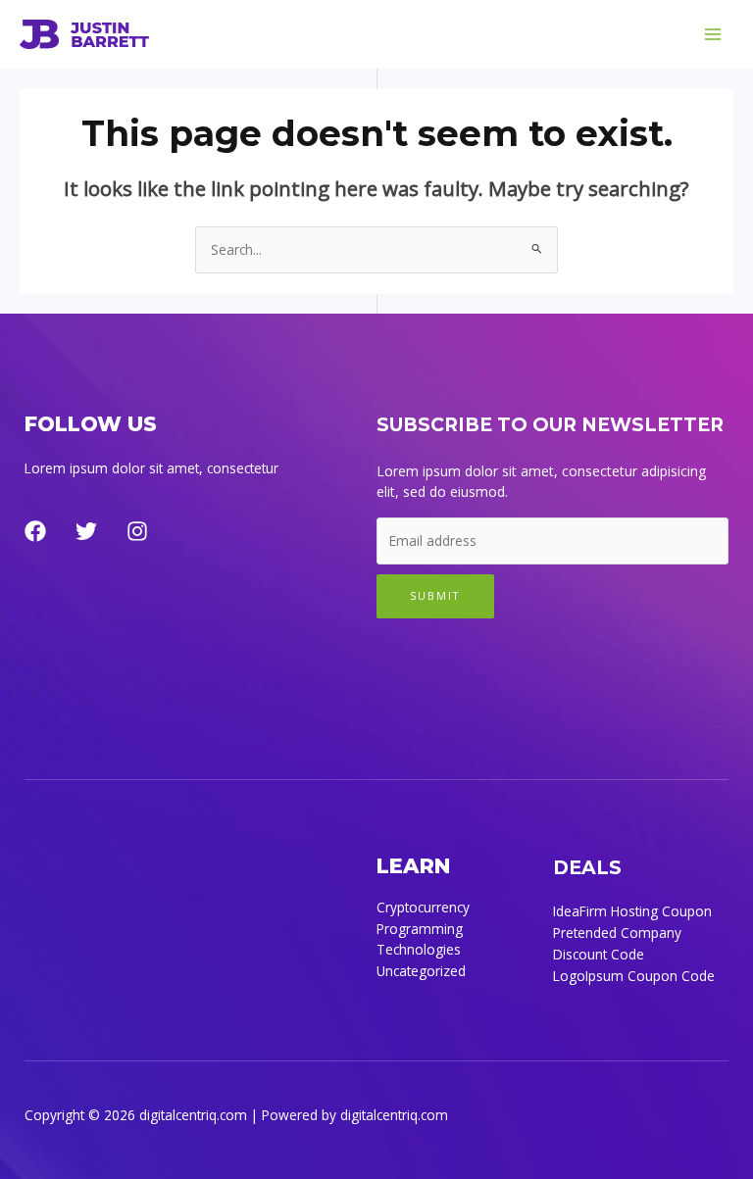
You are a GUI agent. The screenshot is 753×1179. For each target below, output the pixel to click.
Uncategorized (421, 970)
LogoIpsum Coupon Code (634, 975)
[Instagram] (137, 531)
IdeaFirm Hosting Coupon (632, 911)
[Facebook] (35, 531)
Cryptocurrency (423, 907)
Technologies (418, 949)
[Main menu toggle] (713, 35)
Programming (419, 928)
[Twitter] (86, 531)
